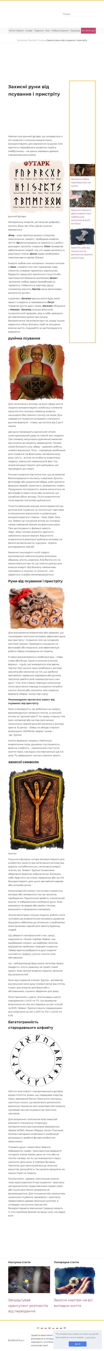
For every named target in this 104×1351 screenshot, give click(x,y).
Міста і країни (16, 30)
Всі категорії (88, 30)
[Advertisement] (33, 14)
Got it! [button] (77, 1344)
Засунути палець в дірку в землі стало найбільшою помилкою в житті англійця (81, 217)
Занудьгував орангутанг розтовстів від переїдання (28, 1305)
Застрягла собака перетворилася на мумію (81, 182)
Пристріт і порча (36, 40)
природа (75, 30)
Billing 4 (20, 1340)
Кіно (47, 30)
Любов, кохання (59, 30)
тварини (39, 30)
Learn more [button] (90, 1337)
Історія (28, 30)
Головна (21, 40)
